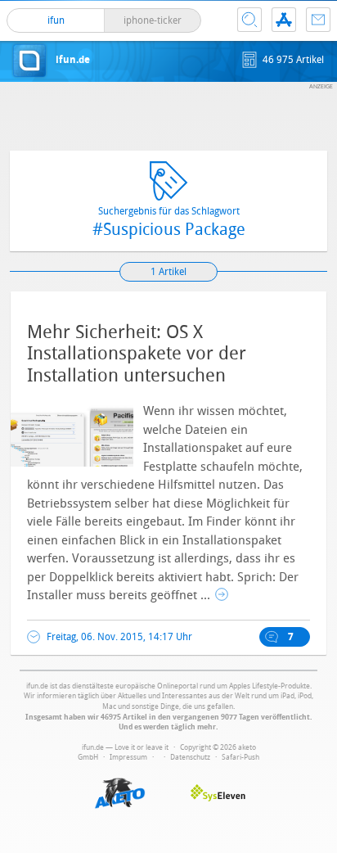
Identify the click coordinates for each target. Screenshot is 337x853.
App (283, 19)
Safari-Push (240, 757)
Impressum (128, 757)
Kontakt (318, 19)
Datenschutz (190, 757)
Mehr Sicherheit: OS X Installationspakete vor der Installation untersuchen (136, 354)
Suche (249, 19)
